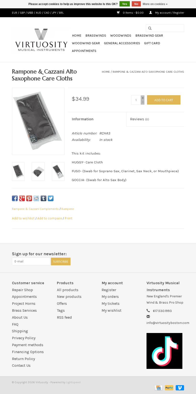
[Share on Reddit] (36, 198)
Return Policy (23, 358)
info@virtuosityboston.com (168, 323)
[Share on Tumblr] (43, 198)
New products (69, 296)
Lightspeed (73, 382)
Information (82, 119)
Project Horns (23, 303)
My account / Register (169, 12)
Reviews (139, 119)
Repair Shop (22, 290)
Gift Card (152, 43)
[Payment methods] (158, 387)
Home (76, 35)
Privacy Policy (23, 338)
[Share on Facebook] (15, 198)
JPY (54, 12)
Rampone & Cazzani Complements (35, 209)
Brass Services (24, 310)
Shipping (20, 331)
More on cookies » (155, 4)
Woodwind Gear (86, 43)
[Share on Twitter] (51, 198)
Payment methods (27, 345)
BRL (61, 12)
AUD (39, 12)
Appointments (84, 51)
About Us (20, 317)
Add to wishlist (23, 218)
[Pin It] (29, 198)
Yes (124, 4)
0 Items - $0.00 (133, 12)
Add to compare (50, 218)
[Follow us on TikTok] (165, 351)
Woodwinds (120, 35)
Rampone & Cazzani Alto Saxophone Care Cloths (148, 71)
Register (109, 290)
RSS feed (64, 317)
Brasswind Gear (149, 35)
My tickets (111, 303)
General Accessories (122, 43)
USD (30, 12)
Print (68, 218)
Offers (62, 303)
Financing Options (28, 352)
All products (67, 290)
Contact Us (21, 365)
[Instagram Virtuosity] (180, 254)
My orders (110, 296)
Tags (61, 310)
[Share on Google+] (22, 198)
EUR (15, 12)
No (136, 4)
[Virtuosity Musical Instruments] (41, 40)
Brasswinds (95, 35)
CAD (47, 12)
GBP (23, 12)
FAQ (15, 324)
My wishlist (111, 310)
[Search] (150, 28)
